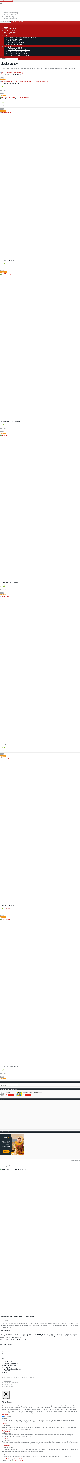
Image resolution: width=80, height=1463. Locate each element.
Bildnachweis (8, 1384)
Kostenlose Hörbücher (15, 39)
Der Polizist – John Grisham (8, 260)
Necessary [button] (5, 1415)
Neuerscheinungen (10, 28)
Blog (5, 35)
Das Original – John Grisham (9, 744)
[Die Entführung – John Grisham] (24, 81)
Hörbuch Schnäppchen (15, 44)
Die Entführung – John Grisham (10, 83)
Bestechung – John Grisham (8, 905)
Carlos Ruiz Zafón (20, 1339)
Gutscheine (7, 46)
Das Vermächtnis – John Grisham (10, 74)
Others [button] (4, 1453)
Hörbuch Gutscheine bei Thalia (17, 53)
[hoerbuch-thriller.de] (28, 9)
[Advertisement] (40, 1115)
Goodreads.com (29, 1336)
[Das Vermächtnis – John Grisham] (11, 73)
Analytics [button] (5, 1438)
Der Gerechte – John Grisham (9, 1066)
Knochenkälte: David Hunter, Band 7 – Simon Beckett (17, 1316)
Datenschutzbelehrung (11, 1382)
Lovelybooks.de (40, 1336)
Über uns (7, 1371)
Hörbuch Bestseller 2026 (11, 30)
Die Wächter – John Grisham (9, 582)
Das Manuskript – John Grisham (10, 421)
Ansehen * (3, 272)
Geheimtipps (8, 34)
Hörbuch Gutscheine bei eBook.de (18, 55)
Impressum (7, 1381)
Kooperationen (8, 1386)
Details (2, 78)
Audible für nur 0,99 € (15, 48)
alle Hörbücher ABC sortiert (12, 1369)
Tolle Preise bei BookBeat (16, 43)
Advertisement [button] (6, 1445)
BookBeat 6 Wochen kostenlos (17, 51)
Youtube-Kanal (9, 1338)
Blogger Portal (55, 1336)
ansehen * (3, 80)
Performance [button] (6, 1431)
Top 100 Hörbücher (10, 32)
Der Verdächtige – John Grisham (10, 99)
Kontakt (6, 1372)
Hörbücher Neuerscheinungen (13, 1362)
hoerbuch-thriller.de (18, 21)
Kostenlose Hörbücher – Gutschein (19, 50)
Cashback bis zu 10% (14, 41)
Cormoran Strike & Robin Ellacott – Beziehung (22, 37)
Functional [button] (5, 1424)
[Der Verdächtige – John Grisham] (15, 97)
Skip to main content (6, 1)
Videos (6, 27)
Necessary (7, 1416)
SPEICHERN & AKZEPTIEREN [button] (12, 1458)
